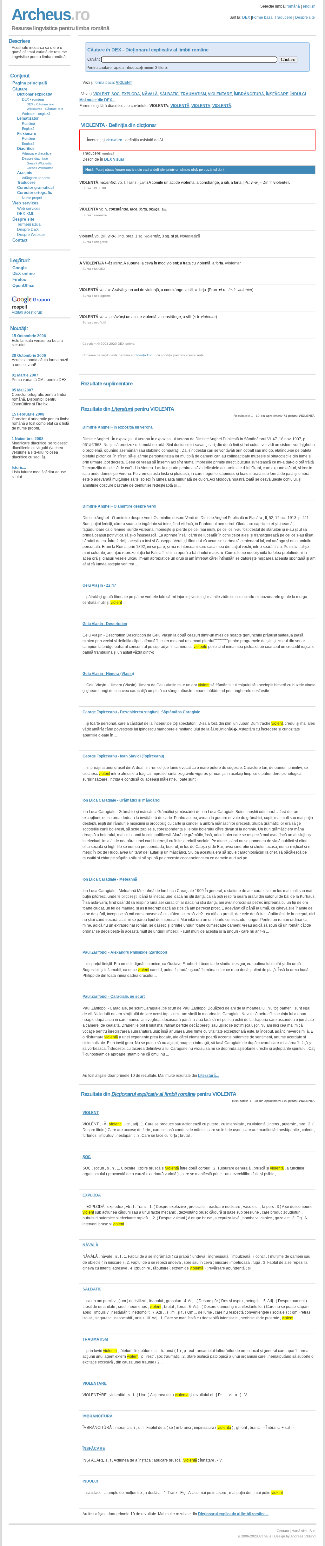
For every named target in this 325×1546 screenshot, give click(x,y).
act (172, 182)
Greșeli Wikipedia (39, 163)
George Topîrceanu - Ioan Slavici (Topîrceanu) (123, 756)
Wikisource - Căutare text (45, 108)
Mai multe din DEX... (97, 100)
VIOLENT (101, 94)
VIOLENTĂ (179, 105)
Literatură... (208, 1075)
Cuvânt (93, 59)
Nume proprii (32, 198)
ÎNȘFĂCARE (277, 94)
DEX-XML (25, 213)
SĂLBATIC (169, 94)
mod (162, 263)
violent (172, 263)
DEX (246, 17)
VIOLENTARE (220, 94)
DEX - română (33, 99)
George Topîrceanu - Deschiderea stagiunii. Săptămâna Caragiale (141, 712)
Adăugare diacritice (36, 153)
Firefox (19, 279)
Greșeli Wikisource (40, 168)
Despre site (305, 17)
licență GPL (145, 355)
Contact (19, 240)
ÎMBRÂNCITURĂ (249, 94)
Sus (312, 1531)
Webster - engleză (36, 114)
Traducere (283, 17)
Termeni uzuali (30, 224)
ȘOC (115, 94)
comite (157, 182)
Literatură (122, 409)
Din (265, 182)
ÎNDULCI (298, 94)
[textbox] (189, 60)
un (166, 182)
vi (252, 182)
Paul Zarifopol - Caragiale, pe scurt (114, 996)
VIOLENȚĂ (221, 105)
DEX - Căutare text (40, 104)
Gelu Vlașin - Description (105, 624)
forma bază (104, 82)
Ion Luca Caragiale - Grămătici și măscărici (121, 800)
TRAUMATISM (193, 94)
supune (133, 263)
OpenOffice (23, 285)
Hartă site (299, 1531)
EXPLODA (131, 94)
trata (187, 263)
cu (194, 263)
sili (226, 182)
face (133, 209)
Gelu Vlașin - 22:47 (99, 585)
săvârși (121, 290)
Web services (28, 208)
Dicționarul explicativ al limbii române (153, 1094)
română (293, 6)
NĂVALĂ (150, 94)
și (172, 236)
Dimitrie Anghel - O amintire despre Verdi (119, 506)
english (309, 6)
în (155, 263)
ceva (149, 263)
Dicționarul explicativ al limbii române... (233, 1514)
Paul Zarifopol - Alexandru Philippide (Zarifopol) (125, 952)
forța (238, 182)
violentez (108, 182)
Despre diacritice (35, 158)
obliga (154, 209)
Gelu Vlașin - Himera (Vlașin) (108, 673)
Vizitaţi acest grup (27, 312)
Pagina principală (29, 83)
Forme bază (262, 17)
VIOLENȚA (200, 105)
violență (188, 182)
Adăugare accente (36, 178)
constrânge (209, 182)
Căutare (19, 89)
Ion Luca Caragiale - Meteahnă (110, 879)
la (142, 263)
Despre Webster (31, 234)
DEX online (23, 273)
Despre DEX (28, 229)
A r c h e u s (49, 14)
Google (19, 267)
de (178, 182)
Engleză (28, 128)
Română (28, 123)
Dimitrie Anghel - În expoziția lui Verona (118, 427)
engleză (108, 153)
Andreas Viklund (302, 1536)
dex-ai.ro (114, 140)
